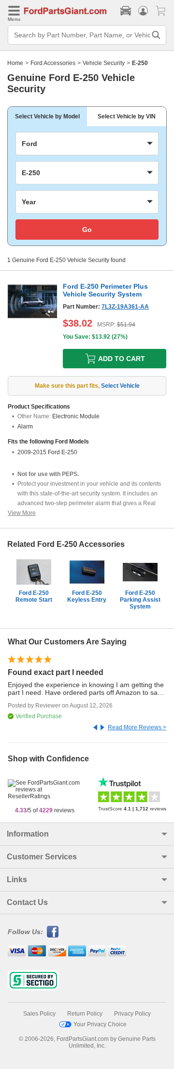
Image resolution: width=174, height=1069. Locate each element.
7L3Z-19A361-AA (125, 306)
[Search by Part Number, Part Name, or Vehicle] (156, 35)
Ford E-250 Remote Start (33, 596)
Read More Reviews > (137, 727)
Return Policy (84, 1013)
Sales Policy (39, 1013)
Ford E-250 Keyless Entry (86, 596)
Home (15, 63)
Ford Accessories (52, 63)
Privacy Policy (132, 1013)
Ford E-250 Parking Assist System (140, 600)
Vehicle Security (104, 63)
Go (87, 229)
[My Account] (143, 10)
